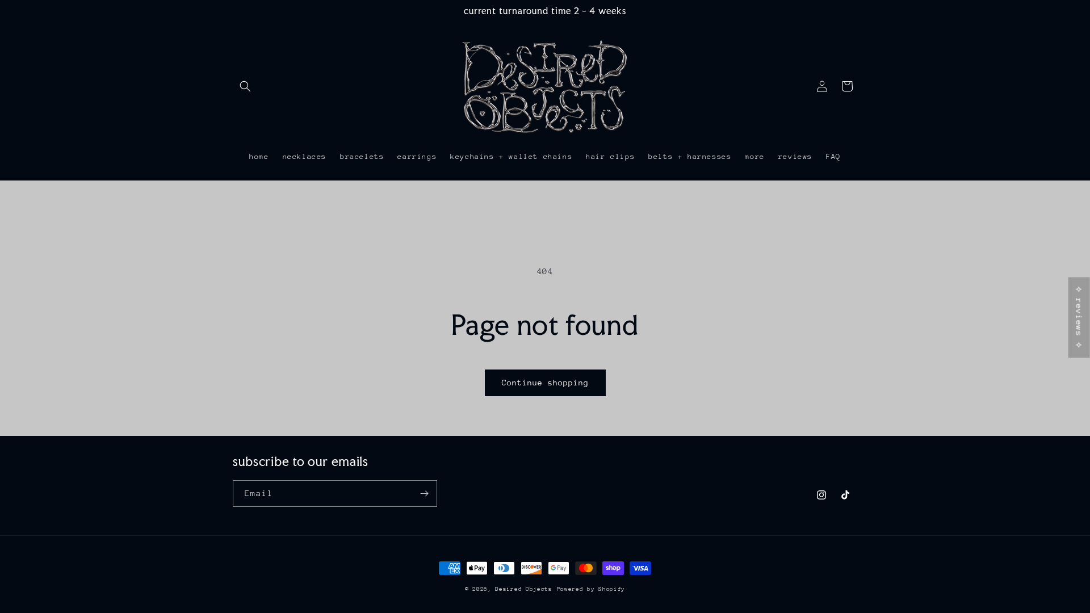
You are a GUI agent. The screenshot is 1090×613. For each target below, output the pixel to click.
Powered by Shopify (591, 589)
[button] (245, 86)
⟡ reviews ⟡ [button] (1079, 317)
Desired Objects (523, 589)
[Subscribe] (424, 493)
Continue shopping (545, 382)
